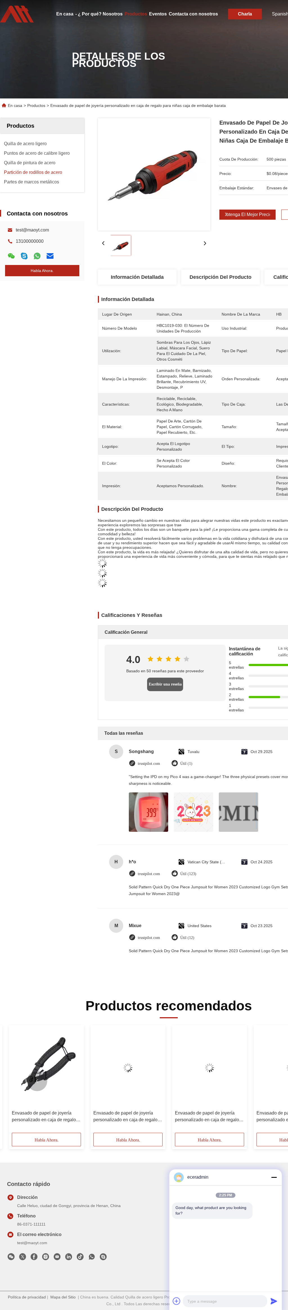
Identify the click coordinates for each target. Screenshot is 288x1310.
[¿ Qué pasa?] (24, 255)
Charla (245, 14)
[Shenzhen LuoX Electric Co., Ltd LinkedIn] (69, 1258)
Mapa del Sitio (63, 1297)
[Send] (273, 1301)
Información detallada (137, 277)
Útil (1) (186, 763)
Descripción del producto (220, 277)
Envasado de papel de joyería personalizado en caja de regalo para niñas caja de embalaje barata (44, 1117)
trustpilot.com (149, 763)
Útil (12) (187, 938)
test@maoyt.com (32, 230)
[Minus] (274, 1177)
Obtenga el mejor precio (247, 214)
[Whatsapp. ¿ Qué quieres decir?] (37, 255)
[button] (37, 1081)
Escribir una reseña (165, 684)
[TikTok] (80, 1258)
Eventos (158, 14)
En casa (64, 14)
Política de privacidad (27, 1297)
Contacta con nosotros (193, 14)
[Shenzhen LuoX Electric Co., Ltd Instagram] (46, 1258)
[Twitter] (22, 1258)
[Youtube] (57, 1258)
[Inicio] (17, 14)
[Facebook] (34, 1258)
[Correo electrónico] (50, 255)
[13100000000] (92, 1258)
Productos (136, 14)
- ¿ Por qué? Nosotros (99, 14)
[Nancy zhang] (103, 1258)
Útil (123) (188, 874)
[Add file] (177, 1301)
